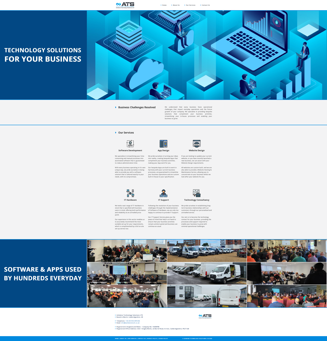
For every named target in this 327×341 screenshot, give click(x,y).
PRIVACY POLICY (152, 338)
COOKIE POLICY (163, 338)
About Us (176, 5)
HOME (117, 338)
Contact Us (205, 5)
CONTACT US (142, 338)
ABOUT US (123, 338)
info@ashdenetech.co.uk (130, 323)
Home (164, 5)
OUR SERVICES (132, 338)
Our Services (190, 5)
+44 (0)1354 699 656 (132, 321)
